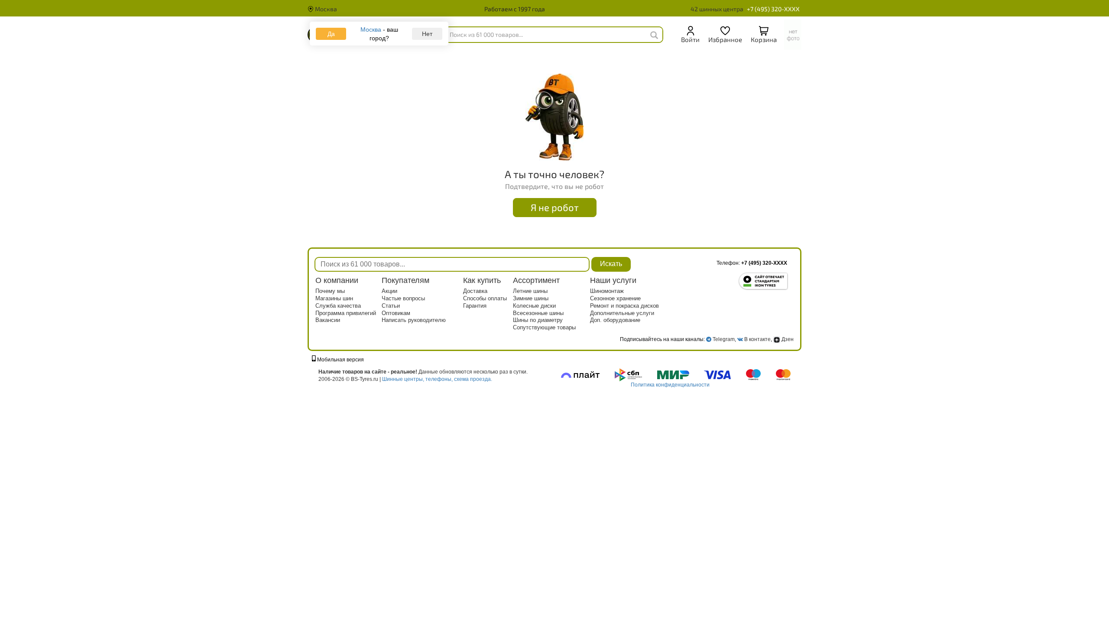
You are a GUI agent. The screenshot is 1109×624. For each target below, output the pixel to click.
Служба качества (338, 305)
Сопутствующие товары (544, 327)
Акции (389, 291)
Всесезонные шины (538, 313)
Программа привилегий (345, 313)
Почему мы (330, 291)
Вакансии (327, 320)
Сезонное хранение (615, 298)
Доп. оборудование (615, 320)
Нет (427, 33)
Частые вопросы (403, 298)
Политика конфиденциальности (670, 385)
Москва (325, 9)
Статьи (391, 305)
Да (331, 33)
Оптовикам (396, 313)
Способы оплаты (485, 298)
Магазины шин (334, 298)
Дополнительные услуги (622, 313)
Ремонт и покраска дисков (624, 305)
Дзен (787, 339)
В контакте (757, 339)
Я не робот (555, 207)
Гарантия (474, 305)
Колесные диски (534, 305)
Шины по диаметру (538, 320)
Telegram (724, 339)
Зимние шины (530, 298)
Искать (611, 263)
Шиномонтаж (607, 291)
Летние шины (530, 291)
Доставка (475, 291)
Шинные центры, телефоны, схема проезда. (437, 379)
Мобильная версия (340, 360)
